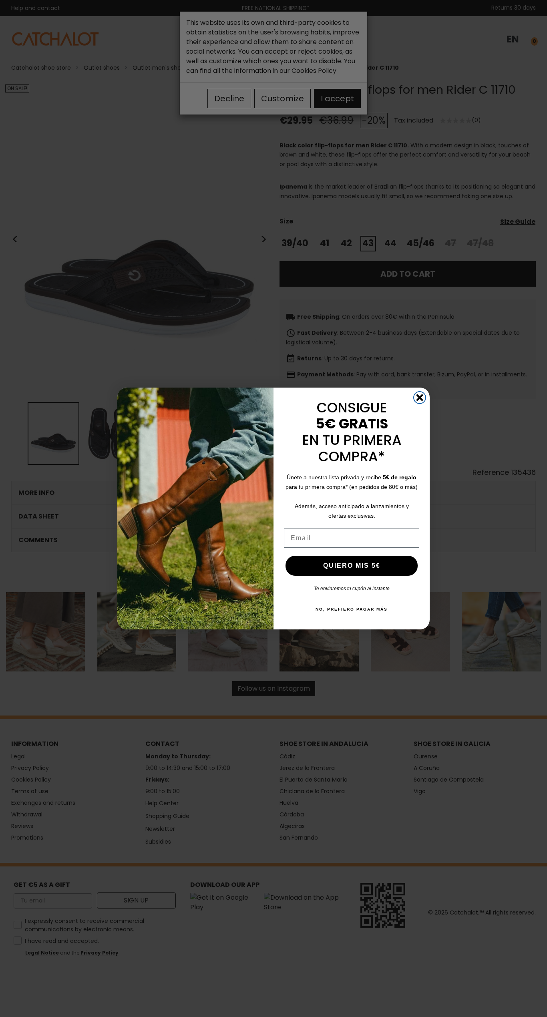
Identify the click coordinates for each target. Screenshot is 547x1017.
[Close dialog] (420, 398)
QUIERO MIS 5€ (351, 565)
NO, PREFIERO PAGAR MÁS (352, 609)
